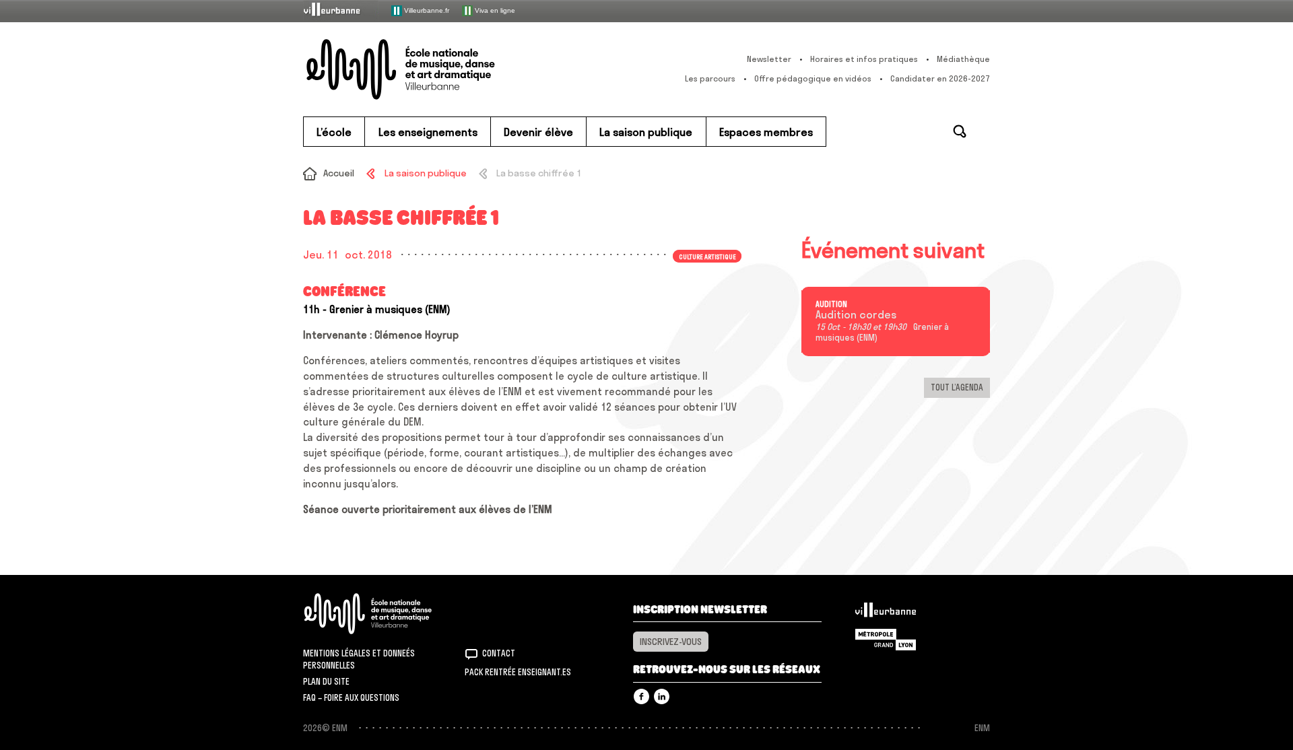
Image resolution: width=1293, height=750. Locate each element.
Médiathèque (963, 59)
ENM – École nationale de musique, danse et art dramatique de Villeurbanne (427, 69)
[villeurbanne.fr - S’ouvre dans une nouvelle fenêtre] (340, 10)
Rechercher (959, 131)
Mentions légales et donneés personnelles (359, 659)
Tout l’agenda (957, 387)
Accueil (338, 173)
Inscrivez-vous (671, 642)
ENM (385, 614)
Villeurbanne (885, 613)
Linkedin (661, 696)
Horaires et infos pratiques (864, 59)
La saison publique (425, 173)
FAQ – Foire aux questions (351, 697)
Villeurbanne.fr (425, 9)
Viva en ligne (494, 9)
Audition (831, 304)
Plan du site (326, 681)
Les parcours (710, 78)
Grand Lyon (885, 639)
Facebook (641, 696)
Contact (498, 653)
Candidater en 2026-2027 (940, 78)
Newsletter (769, 59)
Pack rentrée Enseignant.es (518, 672)
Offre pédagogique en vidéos (812, 78)
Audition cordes (856, 315)
